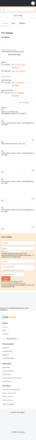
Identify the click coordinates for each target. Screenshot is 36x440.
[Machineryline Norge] (14, 3)
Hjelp (4, 330)
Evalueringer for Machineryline (12, 378)
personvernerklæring (8, 283)
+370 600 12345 (19, 64)
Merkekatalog (6, 381)
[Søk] (33, 9)
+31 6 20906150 (19, 82)
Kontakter (5, 334)
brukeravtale (21, 283)
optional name (5, 76)
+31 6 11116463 (19, 93)
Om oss (4, 327)
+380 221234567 (20, 71)
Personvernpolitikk (8, 371)
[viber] (5, 73)
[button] (33, 3)
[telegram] (11, 73)
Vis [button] (13, 64)
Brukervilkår (6, 367)
